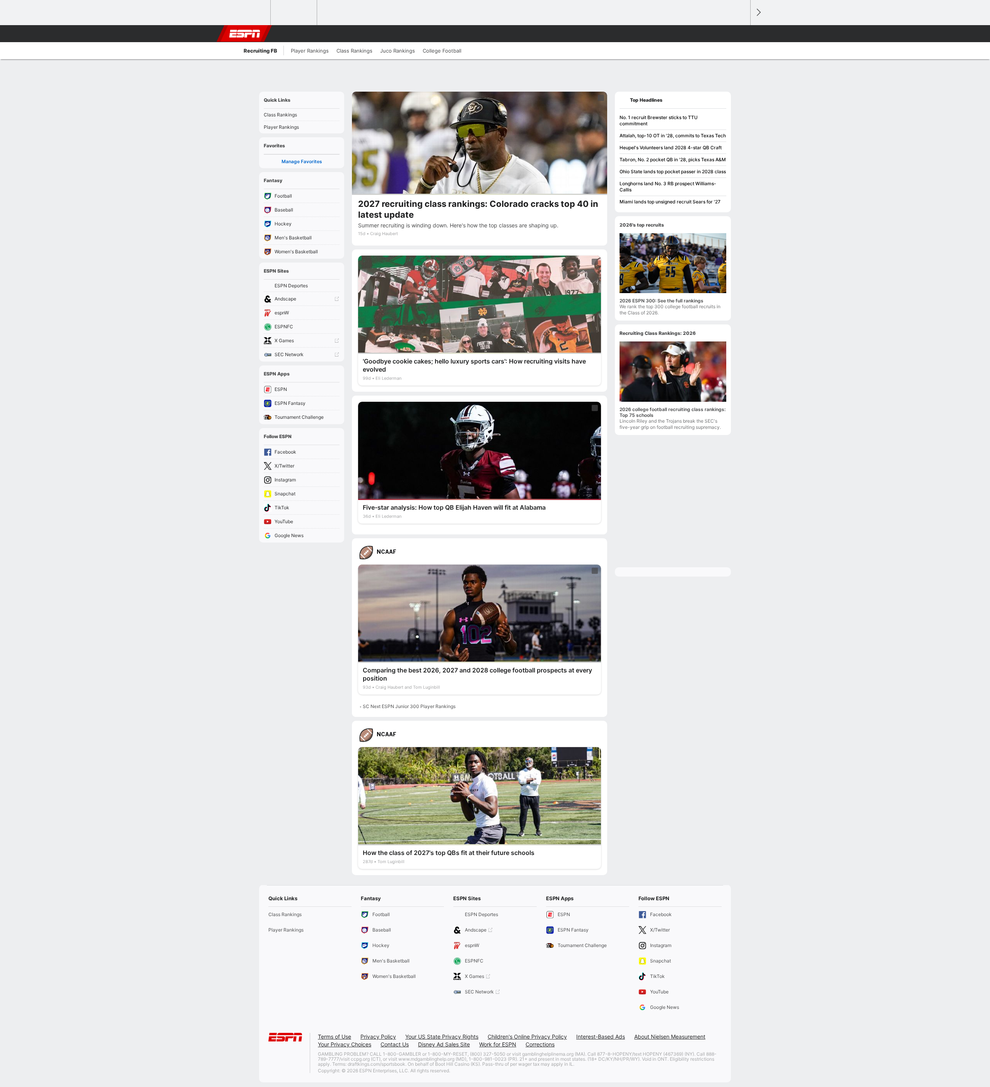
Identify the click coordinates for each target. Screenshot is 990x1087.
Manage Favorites (302, 161)
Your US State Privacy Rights (441, 1036)
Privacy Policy (378, 1036)
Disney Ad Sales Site (444, 1044)
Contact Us (395, 1044)
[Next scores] (758, 12)
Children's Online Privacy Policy (527, 1036)
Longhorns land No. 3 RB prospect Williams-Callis (668, 187)
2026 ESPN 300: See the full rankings (661, 301)
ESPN (244, 33)
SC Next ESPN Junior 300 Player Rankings (409, 706)
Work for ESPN (497, 1044)
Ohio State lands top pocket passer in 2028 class (673, 171)
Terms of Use (334, 1036)
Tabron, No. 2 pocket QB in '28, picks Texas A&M (673, 159)
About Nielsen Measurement (669, 1036)
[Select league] (248, 13)
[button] (741, 33)
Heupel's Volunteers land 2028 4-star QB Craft (671, 147)
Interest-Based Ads (600, 1036)
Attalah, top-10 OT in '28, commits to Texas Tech (673, 135)
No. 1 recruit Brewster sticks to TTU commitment (659, 120)
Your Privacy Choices (344, 1044)
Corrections (540, 1044)
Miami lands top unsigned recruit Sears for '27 (670, 202)
